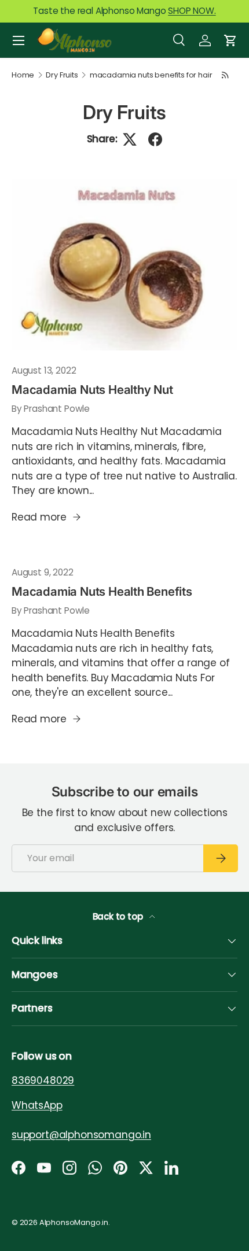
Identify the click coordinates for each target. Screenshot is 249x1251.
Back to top (119, 916)
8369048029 (43, 1080)
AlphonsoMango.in (73, 1222)
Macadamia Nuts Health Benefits (102, 591)
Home (23, 75)
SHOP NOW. (191, 11)
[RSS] (225, 75)
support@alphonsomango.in (81, 1134)
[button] (230, 40)
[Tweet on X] (129, 139)
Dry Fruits (62, 75)
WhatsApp (37, 1105)
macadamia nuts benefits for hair (151, 75)
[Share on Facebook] (155, 139)
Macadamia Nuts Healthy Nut (92, 389)
